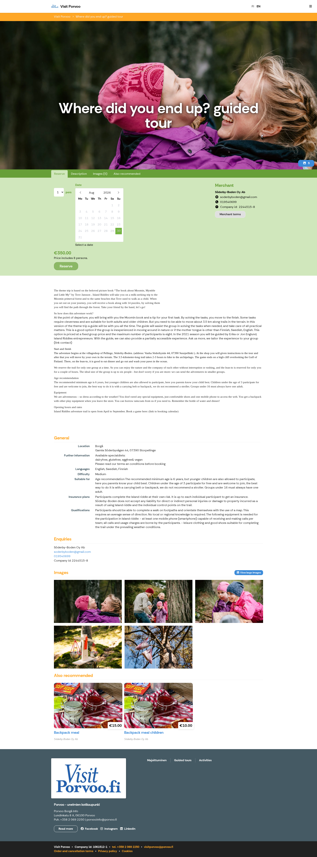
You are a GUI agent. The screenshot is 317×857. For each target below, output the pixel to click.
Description (79, 174)
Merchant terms (230, 214)
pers (69, 192)
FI (253, 6)
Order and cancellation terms (73, 851)
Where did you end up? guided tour (99, 16)
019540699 (62, 556)
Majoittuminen (157, 760)
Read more (66, 829)
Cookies (127, 851)
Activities (205, 760)
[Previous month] (80, 192)
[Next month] (118, 192)
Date (78, 185)
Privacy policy (107, 851)
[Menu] (310, 6)
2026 (107, 193)
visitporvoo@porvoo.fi (158, 847)
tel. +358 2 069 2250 (125, 847)
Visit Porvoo (62, 16)
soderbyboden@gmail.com (72, 552)
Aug (91, 193)
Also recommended (127, 174)
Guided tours (183, 760)
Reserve (59, 174)
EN (258, 6)
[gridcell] (80, 205)
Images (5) (100, 174)
